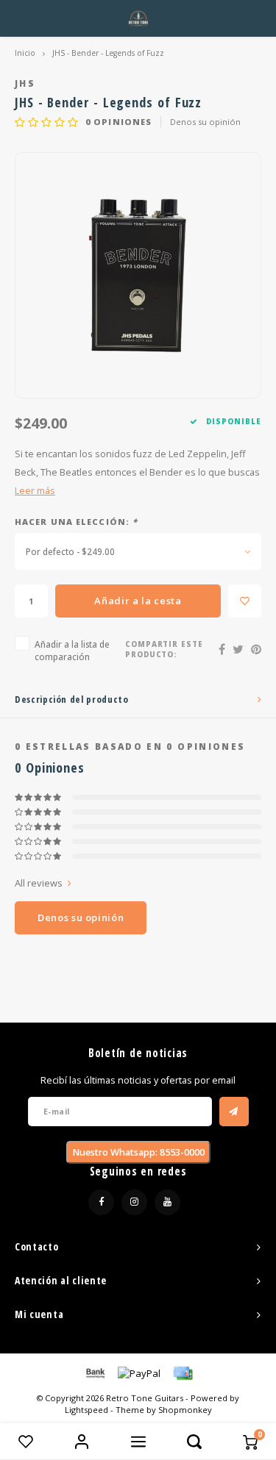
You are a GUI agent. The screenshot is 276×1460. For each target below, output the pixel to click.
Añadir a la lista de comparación (72, 650)
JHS (25, 83)
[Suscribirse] (234, 1111)
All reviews (39, 883)
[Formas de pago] (94, 1372)
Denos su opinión (205, 121)
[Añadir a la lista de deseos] (244, 601)
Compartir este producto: (164, 649)
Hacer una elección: (76, 521)
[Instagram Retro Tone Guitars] (134, 1202)
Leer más (35, 490)
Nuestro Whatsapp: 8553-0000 (138, 1152)
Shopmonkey (185, 1409)
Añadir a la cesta (137, 600)
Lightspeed (86, 1409)
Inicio (25, 53)
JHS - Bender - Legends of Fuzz (108, 53)
